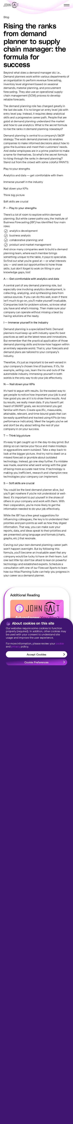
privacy (15, 647)
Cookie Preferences (36, 662)
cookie (60, 644)
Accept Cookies (36, 654)
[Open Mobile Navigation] (66, 5)
